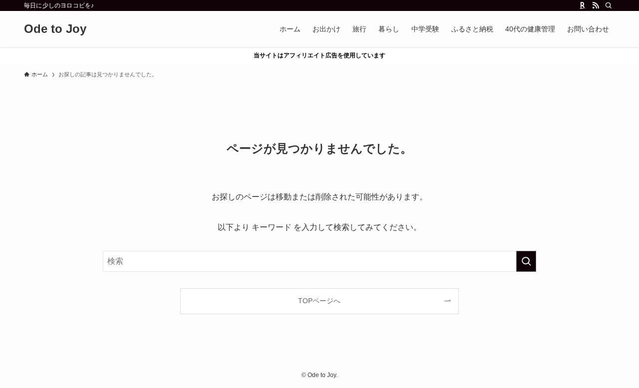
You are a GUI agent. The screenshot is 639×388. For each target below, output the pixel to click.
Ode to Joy (55, 29)
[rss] (595, 5)
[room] (582, 5)
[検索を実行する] (526, 261)
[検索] (608, 5)
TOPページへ (319, 301)
